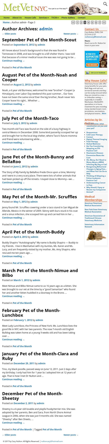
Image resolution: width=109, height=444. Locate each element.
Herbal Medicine (93, 144)
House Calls (30, 17)
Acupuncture (91, 132)
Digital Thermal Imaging (96, 139)
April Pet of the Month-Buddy (33, 232)
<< (73, 22)
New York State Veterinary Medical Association (96, 210)
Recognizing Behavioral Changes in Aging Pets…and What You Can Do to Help (96, 170)
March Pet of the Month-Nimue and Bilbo (40, 273)
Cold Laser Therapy (94, 134)
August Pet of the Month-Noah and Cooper (39, 77)
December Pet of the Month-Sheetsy (32, 396)
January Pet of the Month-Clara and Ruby (40, 356)
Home (7, 17)
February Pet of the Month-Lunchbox (31, 312)
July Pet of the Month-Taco (30, 118)
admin (46, 29)
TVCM (54, 17)
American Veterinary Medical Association (93, 204)
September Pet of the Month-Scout (39, 40)
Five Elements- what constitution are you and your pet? (97, 126)
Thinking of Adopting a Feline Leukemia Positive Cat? (96, 178)
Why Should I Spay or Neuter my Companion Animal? (96, 189)
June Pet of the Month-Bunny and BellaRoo (38, 159)
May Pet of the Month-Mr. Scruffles (39, 197)
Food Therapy (92, 141)
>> (104, 22)
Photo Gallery (68, 17)
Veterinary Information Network (94, 225)
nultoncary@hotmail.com (95, 37)
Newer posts (71, 33)
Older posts (9, 33)
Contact (81, 17)
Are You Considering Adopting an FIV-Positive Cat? (94, 148)
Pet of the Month (22, 67)
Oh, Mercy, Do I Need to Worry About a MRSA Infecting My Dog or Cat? (96, 162)
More (104, 113)
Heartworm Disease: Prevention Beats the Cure (95, 155)
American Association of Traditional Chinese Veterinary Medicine (95, 218)
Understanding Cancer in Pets (95, 183)
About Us (17, 17)
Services (43, 17)
